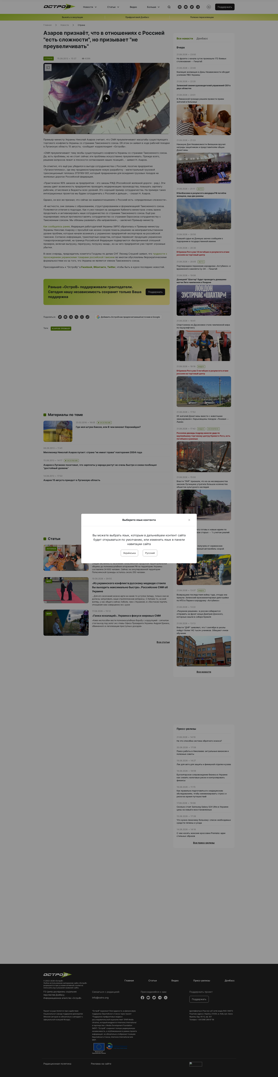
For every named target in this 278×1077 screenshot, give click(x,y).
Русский (150, 553)
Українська (129, 553)
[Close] (189, 520)
